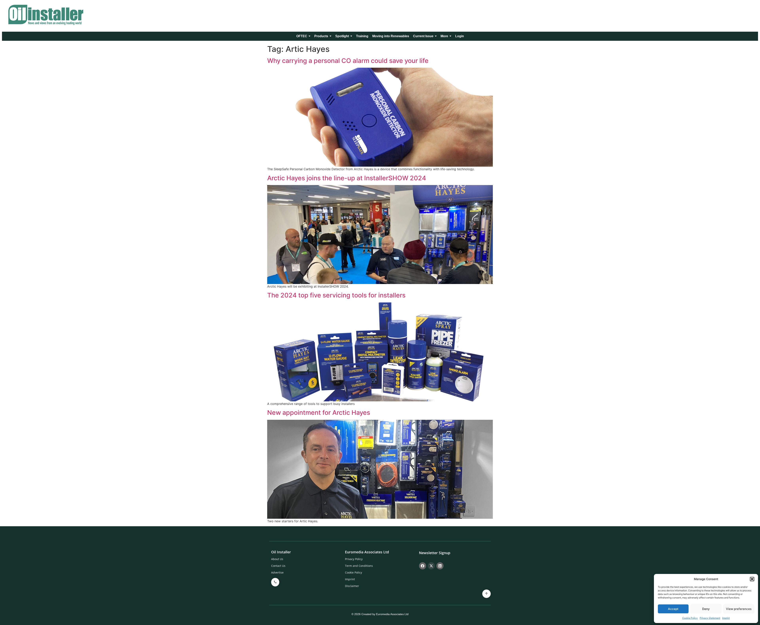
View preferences (738, 609)
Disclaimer (352, 586)
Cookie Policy (690, 617)
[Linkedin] (440, 565)
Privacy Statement (710, 617)
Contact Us (278, 566)
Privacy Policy (354, 559)
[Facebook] (422, 565)
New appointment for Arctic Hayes (318, 412)
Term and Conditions (359, 566)
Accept (673, 609)
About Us (277, 559)
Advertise (277, 572)
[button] (752, 579)
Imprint (726, 617)
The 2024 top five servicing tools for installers (336, 295)
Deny (706, 609)
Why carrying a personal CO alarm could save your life (347, 61)
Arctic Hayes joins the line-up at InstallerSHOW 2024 (346, 178)
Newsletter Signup (434, 552)
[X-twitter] (431, 565)
